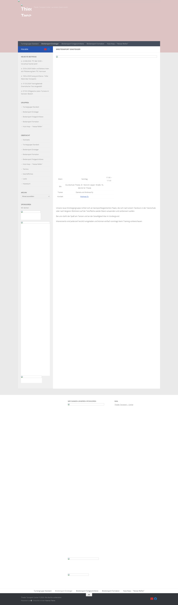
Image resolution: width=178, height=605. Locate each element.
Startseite (26, 140)
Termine (25, 169)
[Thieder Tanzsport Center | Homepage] (26, 10)
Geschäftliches (28, 174)
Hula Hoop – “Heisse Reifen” (117, 44)
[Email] (45, 49)
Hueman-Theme (50, 601)
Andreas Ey (84, 196)
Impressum (26, 184)
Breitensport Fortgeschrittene (73, 44)
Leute (25, 179)
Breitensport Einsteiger (50, 44)
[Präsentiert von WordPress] (31, 600)
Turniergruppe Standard (30, 44)
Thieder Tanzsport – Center (124, 405)
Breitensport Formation (95, 44)
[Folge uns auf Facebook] (48, 49)
